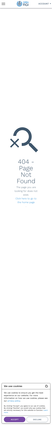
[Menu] (3, 3)
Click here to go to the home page (26, 200)
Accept (15, 419)
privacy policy (14, 401)
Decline (37, 419)
